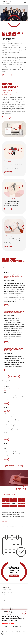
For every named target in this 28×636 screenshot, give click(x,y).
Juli (6, 503)
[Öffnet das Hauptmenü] (25, 2)
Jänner (5, 498)
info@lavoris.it (6, 601)
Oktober (5, 506)
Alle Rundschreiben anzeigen (14, 465)
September (22, 503)
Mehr (6, 304)
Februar (13, 498)
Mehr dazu (6, 117)
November (14, 506)
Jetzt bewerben (14, 576)
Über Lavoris (7, 75)
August (13, 503)
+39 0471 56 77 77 (7, 599)
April (6, 501)
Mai (13, 501)
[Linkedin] (5, 609)
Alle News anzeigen (14, 376)
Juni (22, 501)
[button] (6, 2)
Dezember (22, 506)
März (22, 498)
